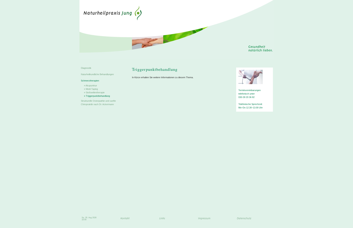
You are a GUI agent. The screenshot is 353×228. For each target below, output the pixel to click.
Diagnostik (86, 68)
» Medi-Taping (91, 89)
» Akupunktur (90, 85)
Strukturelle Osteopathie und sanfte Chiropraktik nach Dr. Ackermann (98, 103)
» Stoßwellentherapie (94, 92)
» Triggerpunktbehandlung (97, 96)
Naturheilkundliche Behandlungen (97, 74)
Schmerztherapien (90, 80)
